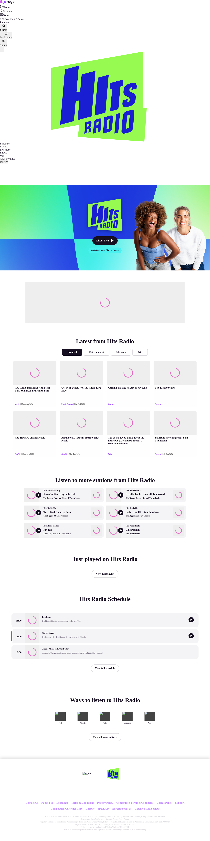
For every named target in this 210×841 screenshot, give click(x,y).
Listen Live (102, 240)
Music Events (67, 404)
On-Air (111, 404)
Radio (6, 7)
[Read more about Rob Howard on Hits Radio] (34, 423)
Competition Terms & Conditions (134, 802)
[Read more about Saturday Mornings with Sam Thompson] (175, 423)
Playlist (4, 146)
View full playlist (105, 573)
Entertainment (96, 352)
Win (2, 155)
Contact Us (32, 802)
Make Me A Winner (13, 19)
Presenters (5, 149)
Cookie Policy (164, 802)
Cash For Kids (7, 158)
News (6, 15)
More (3, 161)
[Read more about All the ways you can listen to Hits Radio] (81, 423)
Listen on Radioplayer (147, 808)
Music (17, 404)
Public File (47, 802)
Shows (3, 152)
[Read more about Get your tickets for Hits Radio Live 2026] (81, 373)
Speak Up (103, 808)
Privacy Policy (105, 802)
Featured (72, 352)
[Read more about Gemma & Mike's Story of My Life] (128, 373)
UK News (121, 352)
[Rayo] (87, 773)
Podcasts (7, 11)
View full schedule (105, 668)
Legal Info (62, 802)
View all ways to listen (105, 737)
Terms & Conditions (82, 802)
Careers (90, 808)
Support (179, 802)
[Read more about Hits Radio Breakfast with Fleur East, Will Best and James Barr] (34, 373)
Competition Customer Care (66, 808)
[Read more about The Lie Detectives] (175, 373)
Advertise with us (121, 808)
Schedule (5, 143)
